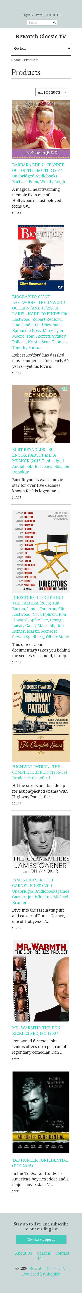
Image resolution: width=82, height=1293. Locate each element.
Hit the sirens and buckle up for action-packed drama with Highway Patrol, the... (40, 791)
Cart (49, 15)
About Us (23, 1253)
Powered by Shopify (41, 1274)
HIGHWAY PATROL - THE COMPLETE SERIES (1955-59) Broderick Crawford (39, 772)
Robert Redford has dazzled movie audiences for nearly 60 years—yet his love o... (40, 361)
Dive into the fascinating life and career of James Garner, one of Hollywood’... (38, 916)
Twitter (44, 5)
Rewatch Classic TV (41, 36)
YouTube (51, 5)
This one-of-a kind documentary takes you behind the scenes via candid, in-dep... (41, 650)
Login (26, 14)
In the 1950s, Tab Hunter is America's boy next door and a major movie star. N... (40, 1179)
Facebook (37, 5)
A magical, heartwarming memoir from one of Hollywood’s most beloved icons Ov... (36, 198)
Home (16, 60)
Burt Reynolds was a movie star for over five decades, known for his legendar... (37, 485)
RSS (30, 5)
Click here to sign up (41, 1239)
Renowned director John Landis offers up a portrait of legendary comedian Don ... (39, 1047)
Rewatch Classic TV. (48, 1268)
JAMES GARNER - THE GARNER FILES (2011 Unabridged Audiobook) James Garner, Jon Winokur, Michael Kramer (40, 891)
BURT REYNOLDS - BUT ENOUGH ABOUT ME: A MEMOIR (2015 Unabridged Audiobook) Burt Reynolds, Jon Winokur (40, 460)
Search (33, 22)
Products (31, 60)
